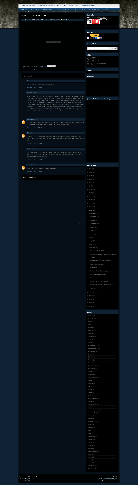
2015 (90, 196)
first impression (92, 366)
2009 (90, 295)
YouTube (90, 468)
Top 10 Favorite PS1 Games (98, 274)
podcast (90, 427)
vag (89, 460)
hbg (89, 386)
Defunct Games (91, 57)
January (92, 288)
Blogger (29, 480)
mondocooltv (39, 69)
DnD (89, 354)
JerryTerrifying (31, 69)
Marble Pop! (93, 267)
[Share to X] (52, 66)
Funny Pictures (114, 480)
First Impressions (60, 9)
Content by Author (88, 6)
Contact (84, 9)
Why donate (91, 466)
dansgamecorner (93, 348)
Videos (71, 6)
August (92, 227)
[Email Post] (45, 66)
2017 (90, 189)
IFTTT (89, 395)
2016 (90, 193)
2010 (90, 292)
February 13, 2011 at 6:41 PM (34, 114)
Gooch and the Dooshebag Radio (96, 63)
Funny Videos (103, 480)
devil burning (91, 351)
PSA (89, 430)
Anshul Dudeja (114, 478)
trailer (89, 454)
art (89, 324)
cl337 (89, 339)
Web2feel (116, 476)
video (89, 463)
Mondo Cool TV (62, 6)
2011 (90, 210)
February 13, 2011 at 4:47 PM (34, 87)
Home (22, 9)
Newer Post (22, 224)
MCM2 (90, 401)
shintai (90, 442)
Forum (77, 6)
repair (89, 433)
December (93, 213)
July (91, 230)
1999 (90, 306)
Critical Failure (31, 133)
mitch (89, 407)
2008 (90, 299)
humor (90, 392)
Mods (70, 9)
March (92, 244)
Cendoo (90, 333)
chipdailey (91, 336)
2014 (90, 200)
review (90, 439)
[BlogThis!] (50, 66)
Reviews (37, 9)
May (91, 237)
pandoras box (92, 421)
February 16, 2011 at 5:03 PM (34, 159)
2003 (90, 302)
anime (90, 321)
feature (90, 363)
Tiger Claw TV (91, 59)
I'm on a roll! (93, 278)
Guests (76, 9)
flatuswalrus (91, 368)
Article (90, 327)
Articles (29, 9)
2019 (90, 182)
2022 (90, 172)
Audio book (91, 330)
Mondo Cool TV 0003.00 (97, 251)
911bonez (91, 316)
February (93, 247)
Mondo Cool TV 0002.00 (34, 15)
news (89, 416)
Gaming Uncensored (93, 60)
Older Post (82, 224)
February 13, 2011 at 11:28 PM (34, 127)
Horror (90, 389)
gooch (90, 380)
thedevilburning (92, 451)
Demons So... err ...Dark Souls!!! (99, 281)
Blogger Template (103, 478)
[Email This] (48, 66)
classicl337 (30, 165)
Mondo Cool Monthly (28, 6)
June (91, 234)
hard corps (91, 383)
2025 (90, 168)
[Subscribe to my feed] (103, 23)
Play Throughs (47, 9)
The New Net (90, 61)
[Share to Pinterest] (55, 66)
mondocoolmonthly (93, 410)
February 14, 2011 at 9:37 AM (34, 143)
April (91, 241)
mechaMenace (92, 404)
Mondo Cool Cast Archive (46, 6)
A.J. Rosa (90, 318)
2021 (90, 175)
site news (90, 445)
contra (90, 342)
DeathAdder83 (31, 149)
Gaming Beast (92, 377)
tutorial (90, 457)
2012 (90, 206)
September (93, 223)
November (93, 216)
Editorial (90, 357)
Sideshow (30, 119)
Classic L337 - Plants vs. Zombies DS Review (102, 285)
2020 (90, 179)
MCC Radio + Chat (94, 9)
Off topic (90, 418)
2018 (90, 186)
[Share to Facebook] (53, 66)
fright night (91, 374)
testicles (90, 448)
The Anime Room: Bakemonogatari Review (102, 271)
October (92, 220)
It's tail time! (90, 64)
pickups (90, 424)
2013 (90, 203)
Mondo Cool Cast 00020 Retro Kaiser (100, 260)
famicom (90, 360)
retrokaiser (91, 436)
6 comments (66, 19)
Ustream (105, 9)
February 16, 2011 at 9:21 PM (34, 171)
